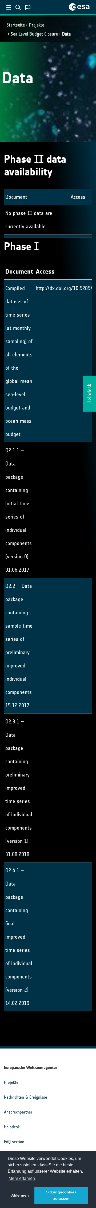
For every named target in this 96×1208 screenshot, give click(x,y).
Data (66, 34)
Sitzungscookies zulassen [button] (61, 1195)
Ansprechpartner (18, 1112)
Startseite (15, 25)
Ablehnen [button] (20, 1195)
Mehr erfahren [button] (22, 1178)
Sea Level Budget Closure (34, 34)
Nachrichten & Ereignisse (25, 1097)
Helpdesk (12, 1126)
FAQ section (14, 1141)
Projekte (36, 25)
